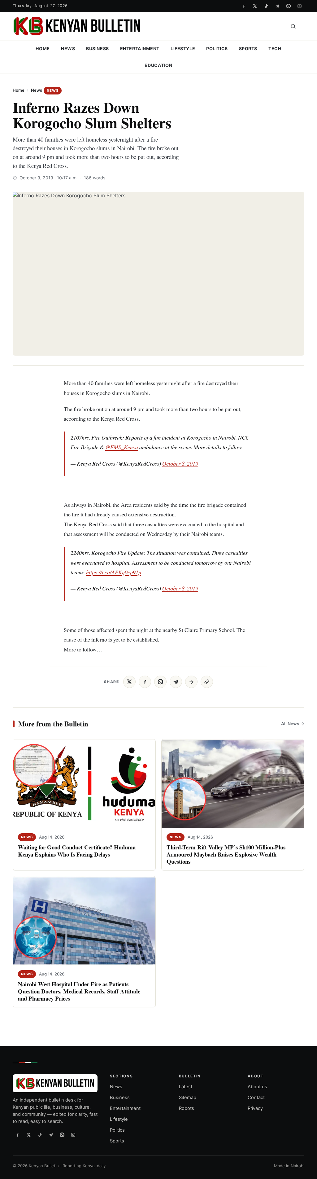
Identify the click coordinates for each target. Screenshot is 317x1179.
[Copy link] (207, 682)
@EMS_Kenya (121, 447)
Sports (248, 48)
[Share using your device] (191, 682)
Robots (186, 1108)
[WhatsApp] (288, 6)
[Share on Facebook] (145, 682)
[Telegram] (277, 6)
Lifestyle (183, 48)
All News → (292, 723)
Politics (217, 48)
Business (97, 48)
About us (257, 1087)
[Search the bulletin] (293, 26)
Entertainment (139, 48)
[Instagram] (299, 6)
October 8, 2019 (180, 463)
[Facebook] (244, 6)
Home (43, 48)
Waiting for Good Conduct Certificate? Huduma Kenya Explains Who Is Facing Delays (77, 850)
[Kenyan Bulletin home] (77, 26)
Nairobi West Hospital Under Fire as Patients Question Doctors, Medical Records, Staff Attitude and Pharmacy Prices (79, 991)
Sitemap (187, 1097)
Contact (256, 1097)
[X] (255, 6)
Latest (185, 1087)
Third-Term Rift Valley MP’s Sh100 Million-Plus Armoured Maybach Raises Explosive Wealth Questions (226, 854)
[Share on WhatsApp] (160, 682)
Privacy (255, 1108)
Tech (274, 48)
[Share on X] (129, 682)
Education (158, 65)
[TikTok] (266, 6)
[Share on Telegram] (176, 682)
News (68, 48)
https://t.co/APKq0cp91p (113, 572)
